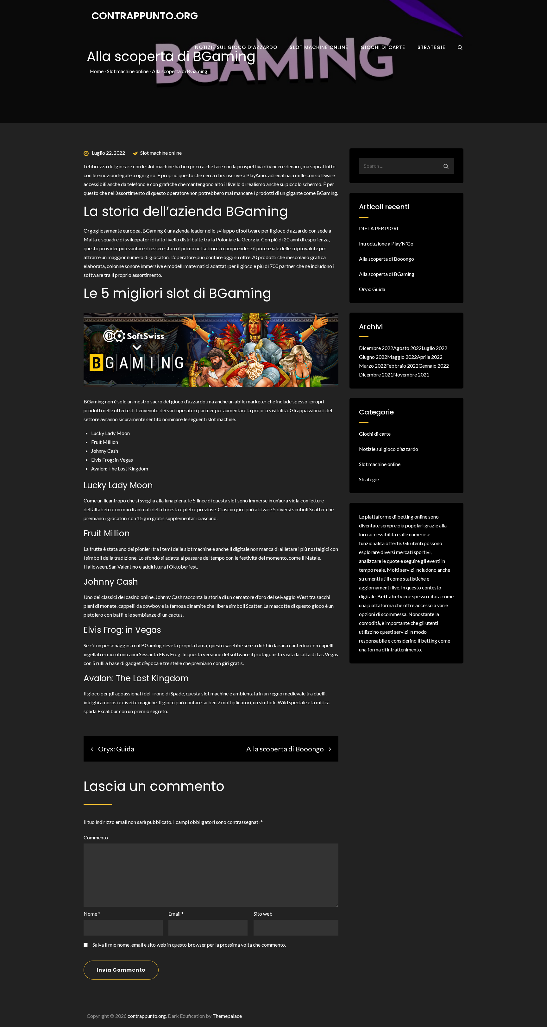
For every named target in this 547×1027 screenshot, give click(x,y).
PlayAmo (256, 175)
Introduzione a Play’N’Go (386, 243)
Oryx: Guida (372, 289)
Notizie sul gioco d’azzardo (236, 47)
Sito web (263, 914)
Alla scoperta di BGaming (386, 274)
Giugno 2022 (373, 357)
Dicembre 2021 (376, 374)
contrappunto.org (144, 16)
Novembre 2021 (411, 374)
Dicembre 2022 (376, 348)
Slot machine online (319, 47)
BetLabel (388, 596)
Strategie (431, 47)
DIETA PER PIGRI (378, 228)
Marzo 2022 (372, 366)
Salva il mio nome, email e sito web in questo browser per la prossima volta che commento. (189, 944)
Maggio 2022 (402, 357)
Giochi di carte (383, 47)
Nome (92, 914)
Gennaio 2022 (433, 366)
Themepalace (227, 1016)
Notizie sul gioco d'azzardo (388, 449)
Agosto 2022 (407, 348)
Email (176, 914)
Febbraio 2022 (402, 366)
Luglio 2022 (434, 348)
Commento (96, 837)
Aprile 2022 (430, 357)
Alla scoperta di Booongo (386, 259)
